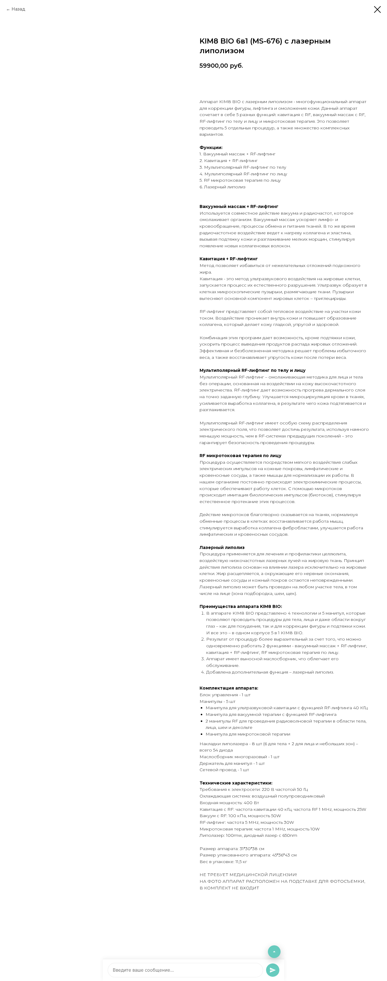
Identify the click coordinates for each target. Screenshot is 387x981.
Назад (18, 9)
